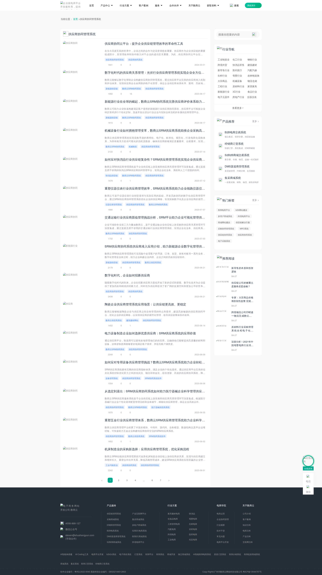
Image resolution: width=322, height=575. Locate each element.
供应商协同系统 (135, 59)
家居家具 (252, 86)
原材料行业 (238, 86)
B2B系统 (160, 554)
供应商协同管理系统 (115, 59)
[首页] (91, 0)
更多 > (255, 121)
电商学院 (221, 505)
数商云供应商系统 (153, 262)
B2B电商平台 (224, 209)
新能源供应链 (112, 88)
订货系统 (138, 554)
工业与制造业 (112, 465)
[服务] (159, 0)
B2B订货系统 (87, 563)
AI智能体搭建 (66, 554)
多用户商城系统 (225, 216)
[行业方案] (126, 0)
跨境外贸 (222, 64)
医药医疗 (237, 70)
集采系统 (75, 563)
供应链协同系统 (225, 234)
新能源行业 (223, 91)
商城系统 (64, 563)
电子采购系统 (224, 240)
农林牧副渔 (253, 75)
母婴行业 (237, 75)
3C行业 (236, 91)
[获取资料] (213, 0)
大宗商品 (222, 81)
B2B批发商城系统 (252, 554)
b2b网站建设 (241, 209)
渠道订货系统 (220, 554)
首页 (75, 19)
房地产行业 (238, 97)
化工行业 (237, 59)
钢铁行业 (252, 59)
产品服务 (111, 505)
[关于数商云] (194, 0)
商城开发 (171, 554)
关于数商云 (248, 505)
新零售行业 (223, 70)
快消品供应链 (112, 175)
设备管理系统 (112, 378)
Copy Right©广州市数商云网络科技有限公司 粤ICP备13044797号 (232, 571)
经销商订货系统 (102, 563)
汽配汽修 (252, 70)
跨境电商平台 (244, 216)
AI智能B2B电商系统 (202, 554)
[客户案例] (143, 0)
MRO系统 (244, 228)
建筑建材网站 (132, 320)
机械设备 (237, 81)
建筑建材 (252, 64)
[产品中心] (107, 0)
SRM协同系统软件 (153, 378)
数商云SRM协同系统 (131, 88)
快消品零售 (238, 64)
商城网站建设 (224, 222)
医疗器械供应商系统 (160, 407)
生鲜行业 (222, 75)
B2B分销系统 (235, 554)
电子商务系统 (125, 554)
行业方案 (172, 505)
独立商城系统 (184, 554)
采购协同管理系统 (226, 228)
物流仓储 (252, 81)
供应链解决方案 (243, 222)
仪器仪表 (252, 97)
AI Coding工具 (81, 554)
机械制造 (133, 146)
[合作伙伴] (175, 0)
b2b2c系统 (111, 554)
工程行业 (222, 86)
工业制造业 (223, 59)
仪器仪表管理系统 (114, 204)
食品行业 (252, 91)
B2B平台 (149, 554)
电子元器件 (223, 97)
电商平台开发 (97, 554)
